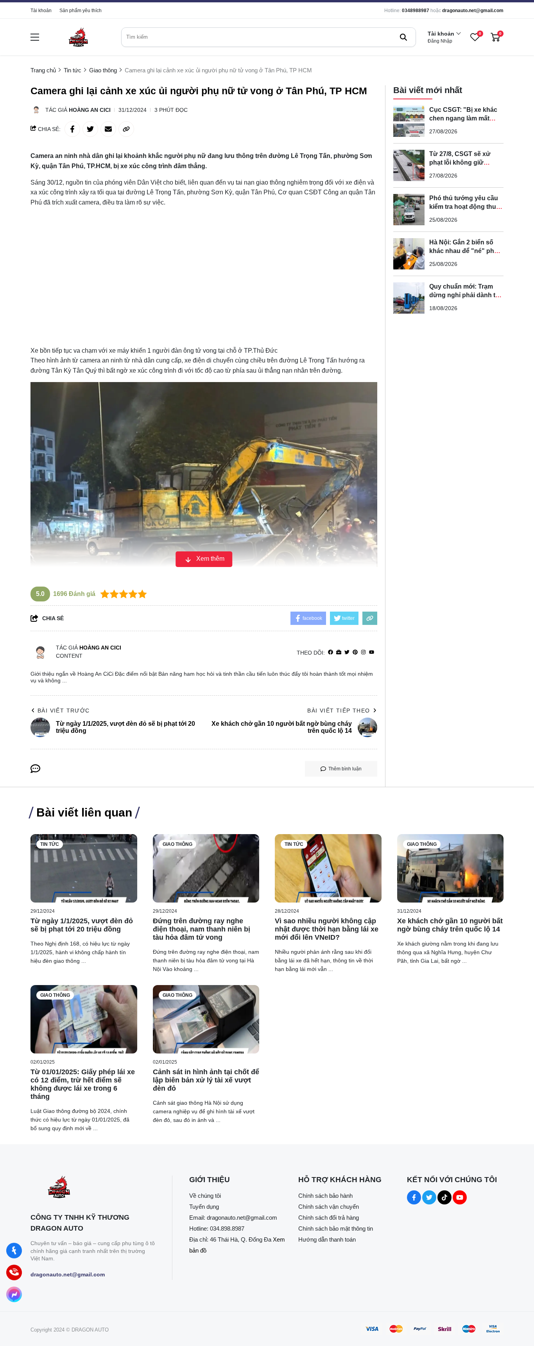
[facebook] (330, 652)
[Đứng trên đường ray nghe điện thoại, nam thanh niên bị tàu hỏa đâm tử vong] (206, 868)
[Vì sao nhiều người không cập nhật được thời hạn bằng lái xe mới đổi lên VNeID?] (328, 868)
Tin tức (49, 844)
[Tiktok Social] (444, 1197)
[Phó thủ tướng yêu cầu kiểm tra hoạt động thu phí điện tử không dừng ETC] (409, 209)
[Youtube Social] (460, 1197)
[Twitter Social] (429, 1197)
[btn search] (403, 37)
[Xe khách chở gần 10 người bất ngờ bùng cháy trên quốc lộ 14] (450, 868)
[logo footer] (92, 1188)
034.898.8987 (227, 1228)
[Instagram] (363, 652)
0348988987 (415, 10)
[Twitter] (346, 652)
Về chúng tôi (205, 1195)
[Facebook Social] (414, 1197)
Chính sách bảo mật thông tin (335, 1228)
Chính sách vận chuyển (328, 1206)
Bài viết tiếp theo (338, 710)
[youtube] (371, 652)
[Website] (338, 652)
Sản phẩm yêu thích (80, 10)
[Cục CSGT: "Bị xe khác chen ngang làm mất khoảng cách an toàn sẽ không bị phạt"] (409, 121)
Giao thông (177, 844)
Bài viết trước (64, 710)
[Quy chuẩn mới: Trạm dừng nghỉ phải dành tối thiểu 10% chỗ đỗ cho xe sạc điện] (409, 298)
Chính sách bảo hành (325, 1195)
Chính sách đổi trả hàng (328, 1217)
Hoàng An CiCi (90, 110)
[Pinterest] (355, 652)
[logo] (78, 37)
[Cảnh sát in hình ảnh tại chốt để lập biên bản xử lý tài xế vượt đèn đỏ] (206, 1019)
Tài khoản (41, 10)
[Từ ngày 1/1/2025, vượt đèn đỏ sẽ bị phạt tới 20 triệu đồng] (83, 868)
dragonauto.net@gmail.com (473, 10)
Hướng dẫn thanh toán (327, 1239)
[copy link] (126, 129)
